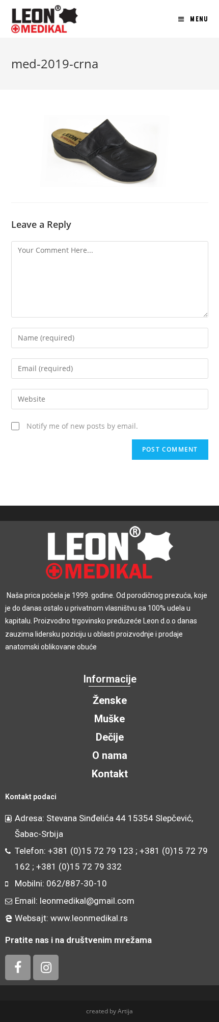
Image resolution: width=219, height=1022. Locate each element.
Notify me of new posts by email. (82, 426)
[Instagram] (46, 967)
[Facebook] (18, 967)
